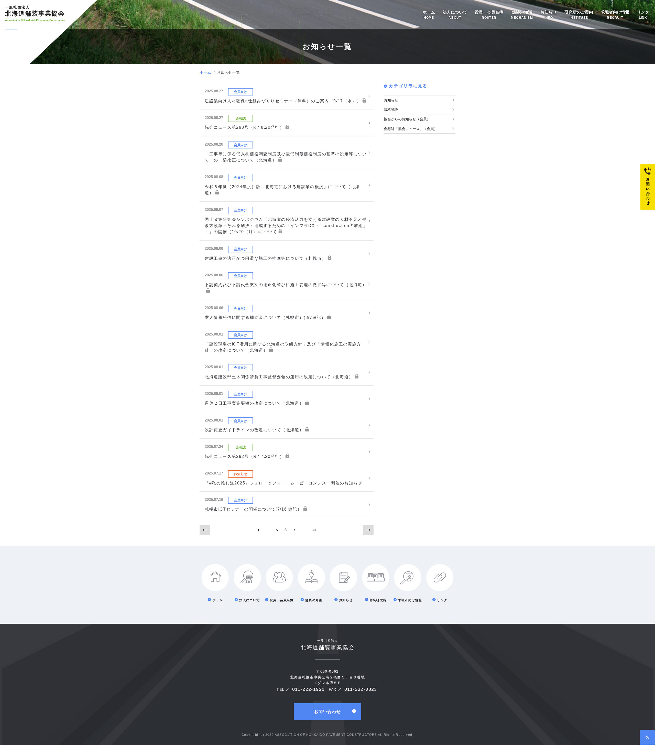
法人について (455, 14)
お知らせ (548, 14)
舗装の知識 (522, 14)
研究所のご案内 (578, 14)
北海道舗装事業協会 (35, 11)
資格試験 (391, 109)
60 (314, 531)
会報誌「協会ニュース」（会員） (411, 129)
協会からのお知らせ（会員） (407, 119)
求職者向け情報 (615, 14)
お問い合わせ (327, 711)
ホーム (429, 14)
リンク (643, 14)
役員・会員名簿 (489, 14)
